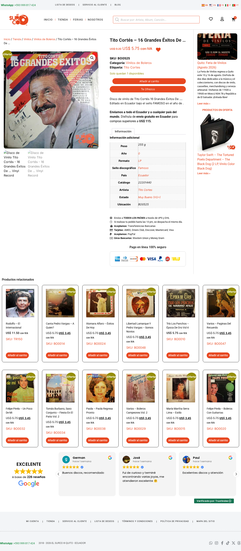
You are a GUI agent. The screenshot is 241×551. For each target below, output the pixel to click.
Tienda (63, 19)
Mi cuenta (32, 521)
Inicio (48, 19)
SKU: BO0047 (221, 317)
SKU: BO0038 (100, 402)
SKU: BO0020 (221, 402)
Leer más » (203, 103)
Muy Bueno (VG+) (149, 197)
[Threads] (239, 543)
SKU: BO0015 (180, 402)
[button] (92, 57)
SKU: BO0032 (20, 402)
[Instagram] (216, 543)
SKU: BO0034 (60, 404)
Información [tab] (123, 131)
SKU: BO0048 (140, 319)
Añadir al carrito (149, 81)
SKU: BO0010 (177, 331)
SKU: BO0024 (100, 317)
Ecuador (143, 175)
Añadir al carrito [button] (17, 355)
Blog (118, 5)
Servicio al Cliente (95, 5)
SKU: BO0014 (60, 317)
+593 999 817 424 (18, 5)
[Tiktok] (228, 543)
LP (139, 160)
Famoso (143, 168)
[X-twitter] (233, 543)
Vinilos (27, 39)
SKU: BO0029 (140, 402)
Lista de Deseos (65, 5)
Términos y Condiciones (137, 521)
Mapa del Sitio (206, 521)
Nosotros (95, 19)
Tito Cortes (132, 67)
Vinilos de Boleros (44, 39)
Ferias (78, 19)
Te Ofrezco (148, 89)
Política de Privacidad (174, 521)
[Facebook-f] (222, 543)
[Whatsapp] (211, 543)
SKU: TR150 (17, 331)
